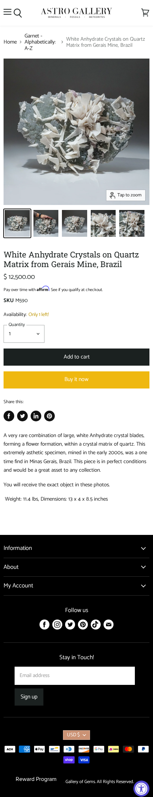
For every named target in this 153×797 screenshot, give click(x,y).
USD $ (73, 735)
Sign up (29, 697)
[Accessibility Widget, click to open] (141, 789)
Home (10, 42)
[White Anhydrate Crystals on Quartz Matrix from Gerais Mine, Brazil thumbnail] (17, 223)
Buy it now (76, 379)
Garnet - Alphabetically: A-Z (40, 42)
